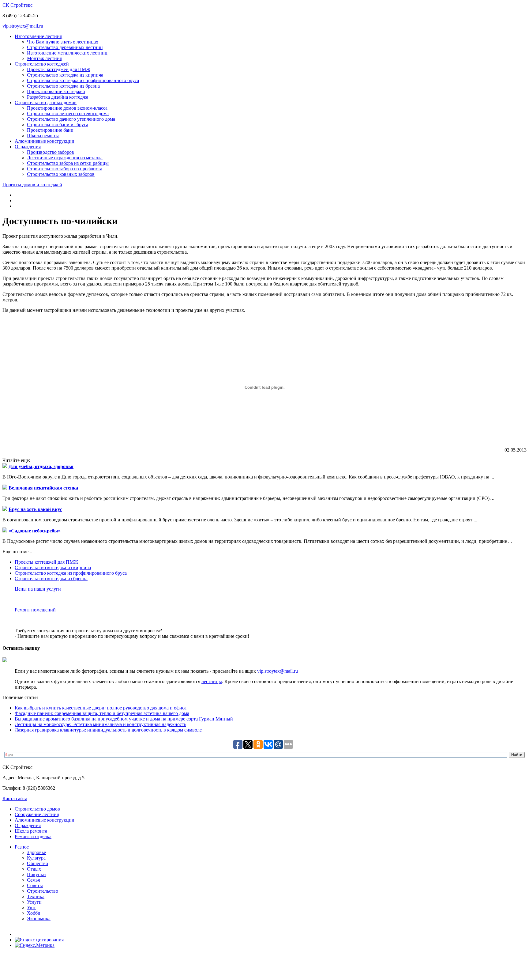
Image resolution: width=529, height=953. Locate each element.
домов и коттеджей (32, 184)
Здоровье (36, 852)
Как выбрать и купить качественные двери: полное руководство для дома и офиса (100, 707)
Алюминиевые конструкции (44, 141)
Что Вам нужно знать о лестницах (62, 41)
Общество (37, 863)
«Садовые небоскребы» (35, 530)
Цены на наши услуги (38, 589)
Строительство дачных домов (46, 102)
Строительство (42, 891)
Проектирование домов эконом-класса (67, 108)
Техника (35, 896)
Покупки (36, 874)
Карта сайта (14, 798)
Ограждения (28, 146)
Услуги (34, 902)
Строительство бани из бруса (57, 124)
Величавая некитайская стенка (43, 487)
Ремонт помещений (35, 609)
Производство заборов (50, 152)
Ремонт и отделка (33, 836)
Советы (35, 885)
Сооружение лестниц (37, 814)
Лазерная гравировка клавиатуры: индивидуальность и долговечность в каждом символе (108, 729)
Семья (33, 880)
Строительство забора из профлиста (64, 168)
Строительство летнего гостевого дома (68, 113)
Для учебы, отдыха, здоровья (41, 466)
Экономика (39, 918)
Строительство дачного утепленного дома (71, 119)
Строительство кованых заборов (61, 174)
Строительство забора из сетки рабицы (68, 163)
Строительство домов (37, 808)
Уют (31, 907)
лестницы (211, 681)
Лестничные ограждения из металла (65, 157)
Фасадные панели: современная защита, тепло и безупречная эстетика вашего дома (102, 713)
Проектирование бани (50, 130)
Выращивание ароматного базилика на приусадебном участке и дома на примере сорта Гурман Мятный (124, 718)
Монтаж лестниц (44, 58)
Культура (36, 857)
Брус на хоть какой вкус (35, 509)
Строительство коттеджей (42, 63)
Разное (22, 846)
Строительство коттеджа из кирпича (65, 75)
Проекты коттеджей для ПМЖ (58, 69)
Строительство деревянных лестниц (65, 47)
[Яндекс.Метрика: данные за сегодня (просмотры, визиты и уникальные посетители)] (34, 945)
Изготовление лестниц (38, 36)
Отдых (34, 869)
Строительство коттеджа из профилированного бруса (83, 80)
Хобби (33, 913)
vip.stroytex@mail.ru (22, 25)
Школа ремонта (43, 135)
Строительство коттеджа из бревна (63, 86)
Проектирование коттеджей (56, 91)
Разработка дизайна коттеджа (57, 97)
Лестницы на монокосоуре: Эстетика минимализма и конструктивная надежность (100, 724)
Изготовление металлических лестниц (67, 52)
